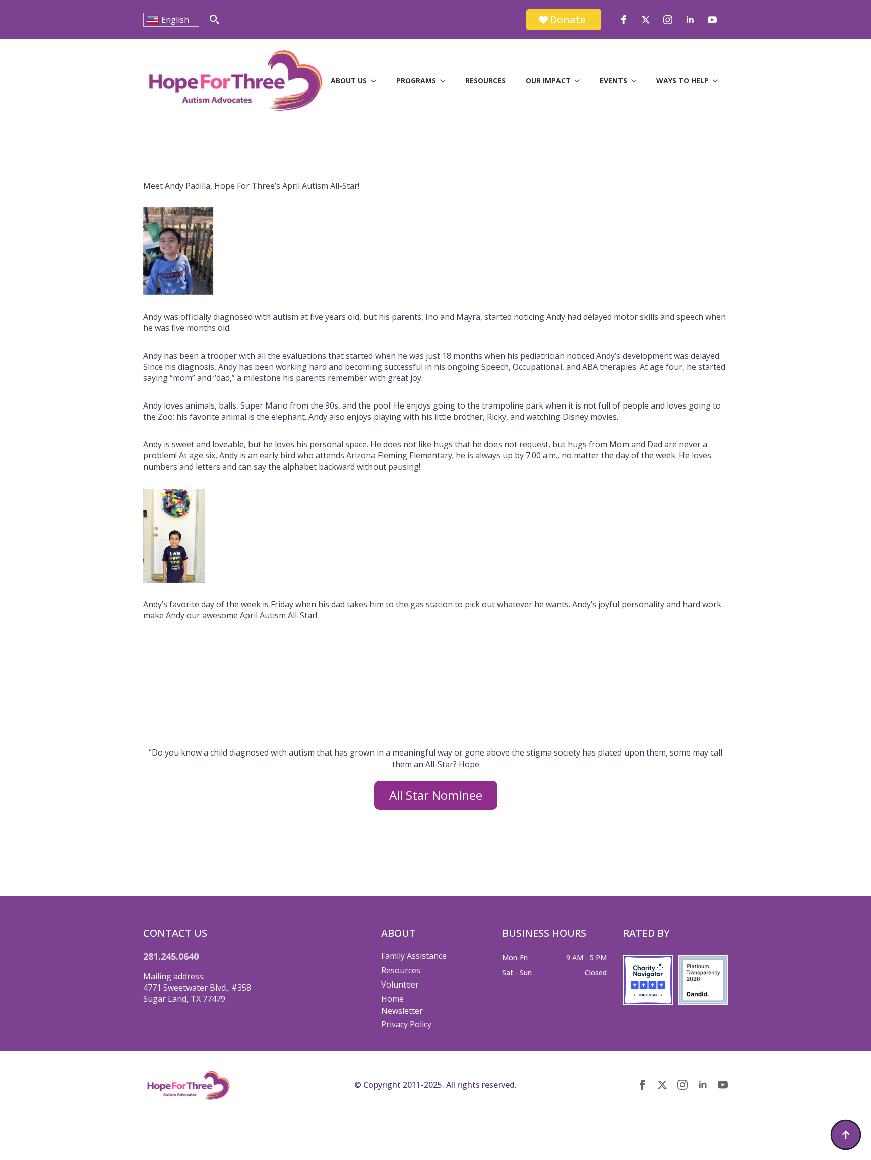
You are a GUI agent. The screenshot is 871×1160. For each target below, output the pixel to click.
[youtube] (712, 19)
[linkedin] (690, 19)
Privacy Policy (406, 1024)
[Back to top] (846, 1135)
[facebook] (623, 19)
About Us (349, 80)
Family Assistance (414, 955)
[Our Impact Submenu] (580, 80)
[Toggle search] (214, 19)
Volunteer (400, 984)
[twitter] (645, 19)
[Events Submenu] (636, 80)
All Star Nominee (435, 795)
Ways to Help (682, 80)
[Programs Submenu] (445, 80)
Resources (485, 80)
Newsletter (402, 1010)
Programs (416, 80)
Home (392, 998)
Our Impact (548, 80)
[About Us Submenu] (376, 80)
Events (613, 80)
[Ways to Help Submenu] (718, 80)
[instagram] (667, 19)
